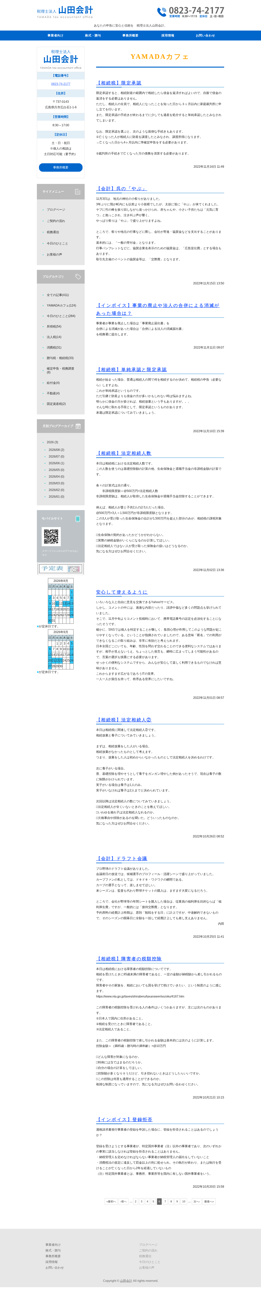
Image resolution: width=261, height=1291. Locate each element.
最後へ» (209, 1201)
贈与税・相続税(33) (60, 358)
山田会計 (126, 1280)
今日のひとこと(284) (61, 316)
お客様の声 (54, 254)
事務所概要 (130, 35)
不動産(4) (53, 393)
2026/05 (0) (56, 470)
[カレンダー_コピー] (61, 571)
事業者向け (56, 35)
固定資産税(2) (56, 403)
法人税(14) (54, 337)
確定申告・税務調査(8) (60, 370)
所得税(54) (54, 326)
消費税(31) (54, 347)
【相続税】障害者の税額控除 (129, 958)
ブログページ (56, 209)
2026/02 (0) (56, 490)
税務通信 (53, 232)
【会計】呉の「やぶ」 (121, 188)
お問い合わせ (205, 35)
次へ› (197, 1201)
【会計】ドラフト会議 (122, 858)
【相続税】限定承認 (119, 82)
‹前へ (123, 1201)
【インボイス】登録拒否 (124, 1119)
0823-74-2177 (60, 84)
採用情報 (167, 35)
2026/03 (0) (56, 483)
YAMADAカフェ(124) (61, 305)
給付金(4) (53, 382)
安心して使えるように (122, 592)
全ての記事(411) (58, 295)
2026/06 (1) (56, 463)
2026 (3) (52, 442)
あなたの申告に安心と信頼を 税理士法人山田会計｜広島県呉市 (65, 12)
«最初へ (111, 1201)
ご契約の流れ (56, 220)
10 (183, 1201)
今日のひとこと (57, 243)
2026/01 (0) (56, 496)
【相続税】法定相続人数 (124, 453)
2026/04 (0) (56, 476)
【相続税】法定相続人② (124, 719)
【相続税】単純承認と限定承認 (131, 369)
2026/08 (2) (56, 449)
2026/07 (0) (56, 456)
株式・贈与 (93, 35)
